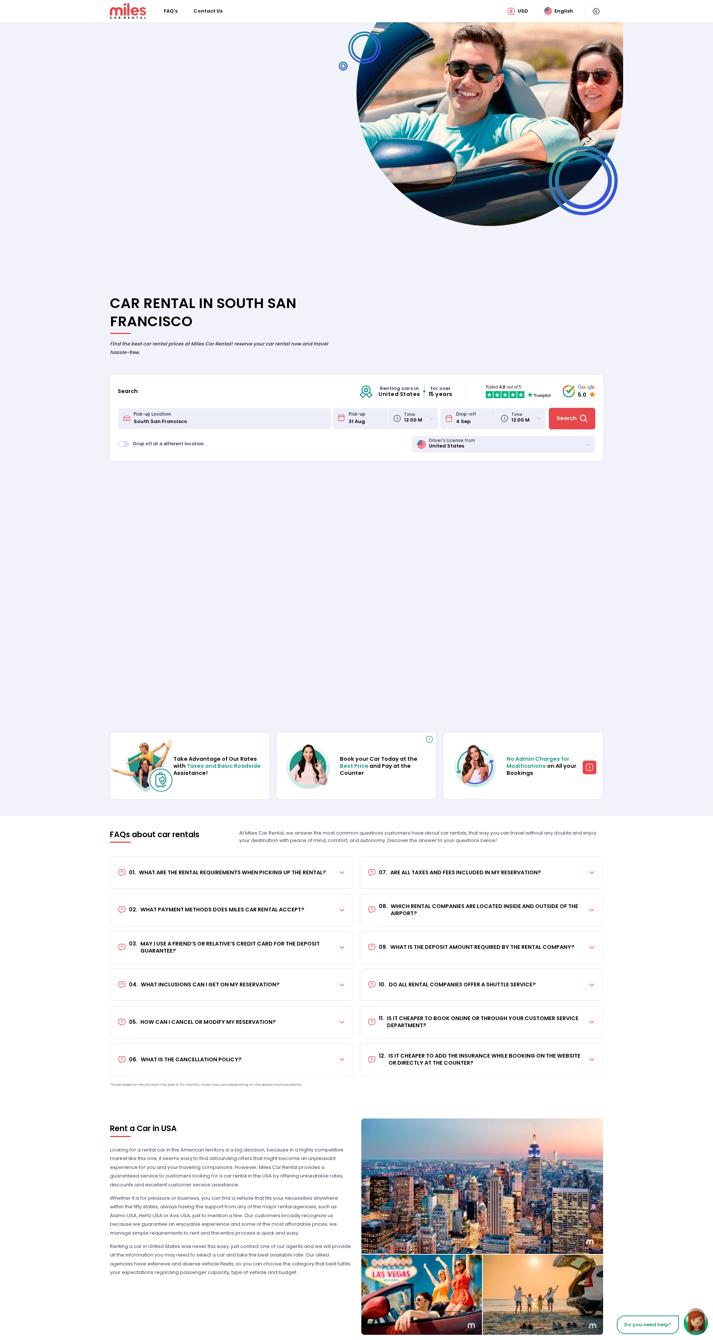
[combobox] (230, 419)
